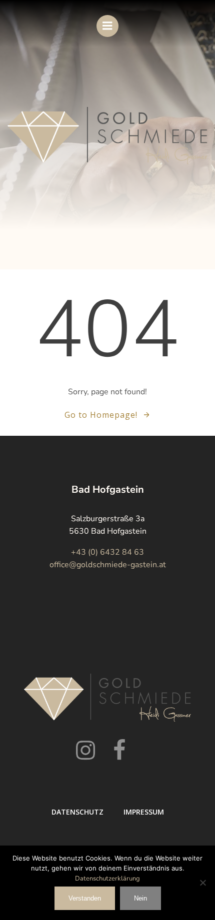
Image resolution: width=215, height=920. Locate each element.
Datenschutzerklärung (107, 878)
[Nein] (203, 883)
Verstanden (84, 898)
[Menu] (107, 26)
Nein (140, 898)
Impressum (144, 812)
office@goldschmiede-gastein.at (108, 564)
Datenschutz (78, 812)
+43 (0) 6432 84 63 (107, 552)
